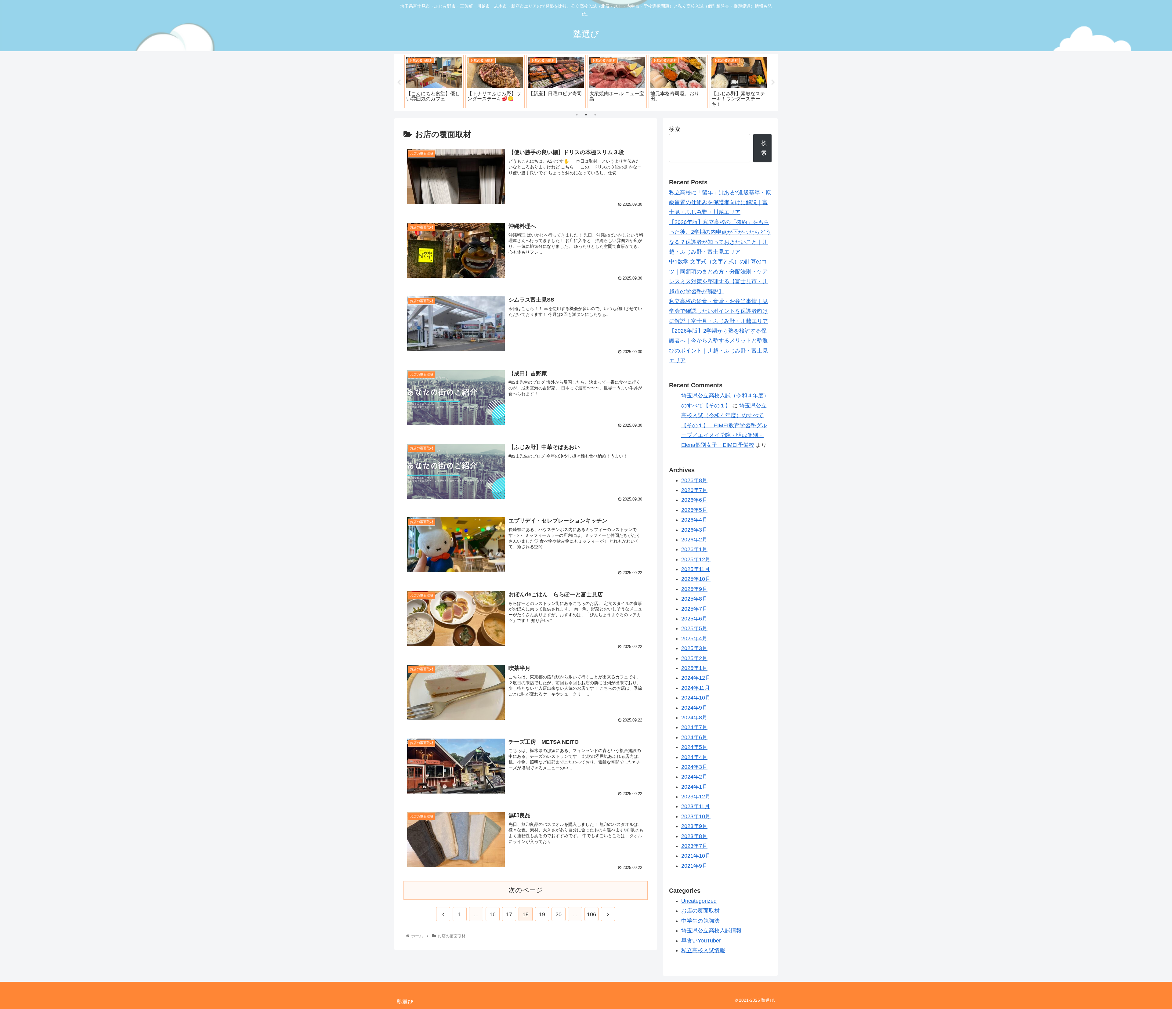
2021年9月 (694, 866)
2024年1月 (694, 787)
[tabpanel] (434, 81)
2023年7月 (694, 846)
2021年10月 (696, 856)
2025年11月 (695, 569)
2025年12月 (696, 559)
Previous (399, 82)
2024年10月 (696, 698)
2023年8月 (694, 836)
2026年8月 (694, 480)
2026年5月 (694, 510)
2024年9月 (694, 708)
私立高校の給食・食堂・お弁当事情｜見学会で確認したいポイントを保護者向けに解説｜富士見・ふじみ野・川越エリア (718, 311)
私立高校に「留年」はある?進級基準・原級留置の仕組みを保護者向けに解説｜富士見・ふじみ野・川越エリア (720, 202)
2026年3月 (694, 530)
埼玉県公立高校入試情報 (711, 931)
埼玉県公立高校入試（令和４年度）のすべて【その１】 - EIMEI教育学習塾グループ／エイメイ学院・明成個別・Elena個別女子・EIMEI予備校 (724, 425)
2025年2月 (694, 658)
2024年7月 (694, 727)
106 (591, 914)
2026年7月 (694, 490)
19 (542, 914)
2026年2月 (694, 540)
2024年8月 (694, 717)
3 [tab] (595, 115)
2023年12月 (696, 797)
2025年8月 (694, 599)
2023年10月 (696, 816)
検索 (674, 129)
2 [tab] (586, 115)
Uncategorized (699, 901)
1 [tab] (577, 115)
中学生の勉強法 (700, 921)
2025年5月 (694, 628)
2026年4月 (694, 520)
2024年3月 (694, 767)
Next (773, 82)
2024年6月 (694, 737)
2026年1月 (694, 549)
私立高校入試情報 (703, 950)
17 (509, 914)
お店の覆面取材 (700, 911)
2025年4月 (694, 638)
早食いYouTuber (701, 941)
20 (558, 914)
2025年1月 (694, 668)
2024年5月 (694, 747)
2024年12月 (696, 678)
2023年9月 (694, 826)
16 (493, 914)
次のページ (525, 890)
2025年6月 (694, 619)
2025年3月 (694, 648)
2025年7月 (694, 609)
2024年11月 (695, 688)
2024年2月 (694, 777)
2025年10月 (696, 579)
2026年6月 (694, 500)
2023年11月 (695, 806)
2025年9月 (694, 589)
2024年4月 (694, 757)
